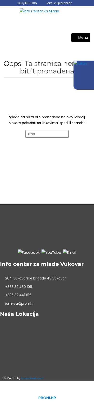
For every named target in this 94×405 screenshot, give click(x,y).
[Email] (70, 252)
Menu (83, 37)
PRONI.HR (47, 398)
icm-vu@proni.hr (59, 3)
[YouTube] (51, 252)
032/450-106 (27, 3)
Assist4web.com (32, 378)
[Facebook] (29, 252)
